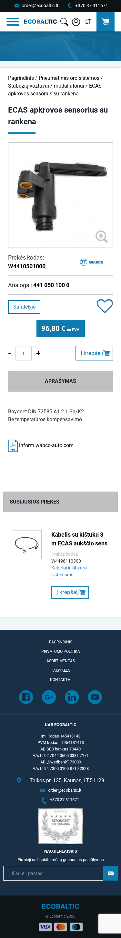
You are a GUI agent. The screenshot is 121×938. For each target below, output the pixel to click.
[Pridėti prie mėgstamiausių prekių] (105, 307)
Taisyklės (60, 670)
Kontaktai (60, 679)
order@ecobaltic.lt (40, 5)
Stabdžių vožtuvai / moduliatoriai (46, 86)
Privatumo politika (60, 651)
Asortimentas (60, 661)
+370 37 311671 (91, 5)
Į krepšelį (92, 353)
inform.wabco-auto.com (46, 445)
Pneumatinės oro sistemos (69, 78)
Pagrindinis (21, 78)
